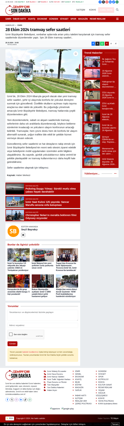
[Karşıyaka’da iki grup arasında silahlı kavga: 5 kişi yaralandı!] (19, 281)
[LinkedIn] (21, 400)
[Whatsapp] (30, 400)
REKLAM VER (81, 401)
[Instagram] (16, 400)
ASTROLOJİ (103, 379)
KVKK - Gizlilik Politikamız (98, 424)
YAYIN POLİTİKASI (106, 401)
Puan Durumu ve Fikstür (57, 382)
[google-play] (67, 409)
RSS (11, 418)
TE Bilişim (115, 418)
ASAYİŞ (31, 19)
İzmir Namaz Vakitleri (55, 377)
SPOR (73, 19)
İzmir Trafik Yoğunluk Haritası (58, 379)
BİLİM (77, 382)
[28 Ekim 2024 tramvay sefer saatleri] (42, 71)
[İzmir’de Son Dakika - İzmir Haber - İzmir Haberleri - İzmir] (18, 10)
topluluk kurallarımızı (30, 352)
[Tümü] (115, 173)
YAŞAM (101, 390)
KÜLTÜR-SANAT (105, 385)
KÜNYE (92, 10)
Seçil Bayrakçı (29, 229)
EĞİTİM (78, 385)
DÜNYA (101, 382)
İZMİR (8, 19)
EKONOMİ (42, 19)
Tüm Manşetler (53, 385)
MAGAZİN (83, 19)
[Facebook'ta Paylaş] (93, 44)
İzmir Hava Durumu (55, 374)
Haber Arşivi (52, 390)
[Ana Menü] (117, 19)
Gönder (12, 344)
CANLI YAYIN (106, 10)
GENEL (78, 374)
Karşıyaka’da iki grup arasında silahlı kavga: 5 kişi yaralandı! (19, 291)
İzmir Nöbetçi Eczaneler (56, 371)
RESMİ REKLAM (97, 19)
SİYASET (64, 19)
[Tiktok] (25, 400)
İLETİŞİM (81, 10)
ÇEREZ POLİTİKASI (83, 404)
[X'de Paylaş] (97, 44)
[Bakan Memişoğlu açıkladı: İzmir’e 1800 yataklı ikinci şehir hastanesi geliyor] (43, 281)
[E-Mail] (23, 235)
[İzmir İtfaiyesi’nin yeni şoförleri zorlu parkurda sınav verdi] (43, 255)
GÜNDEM (53, 19)
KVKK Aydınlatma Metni (107, 404)
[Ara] (117, 9)
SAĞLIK (78, 390)
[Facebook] (7, 400)
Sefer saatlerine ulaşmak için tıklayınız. (28, 167)
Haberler (9, 25)
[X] (12, 400)
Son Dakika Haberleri (55, 387)
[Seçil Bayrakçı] (13, 231)
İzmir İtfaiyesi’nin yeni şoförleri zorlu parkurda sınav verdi (42, 265)
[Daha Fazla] (107, 44)
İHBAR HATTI (19, 19)
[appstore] (55, 409)
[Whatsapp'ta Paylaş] (102, 44)
